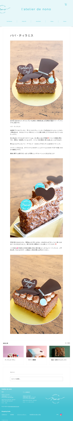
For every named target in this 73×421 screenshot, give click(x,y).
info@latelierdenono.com (13, 406)
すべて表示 (67, 343)
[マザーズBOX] (36, 351)
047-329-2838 (10, 397)
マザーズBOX (32, 360)
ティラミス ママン (10, 360)
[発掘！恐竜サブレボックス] (59, 351)
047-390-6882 (32, 398)
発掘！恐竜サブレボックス (58, 360)
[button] (66, 4)
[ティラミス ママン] (13, 351)
